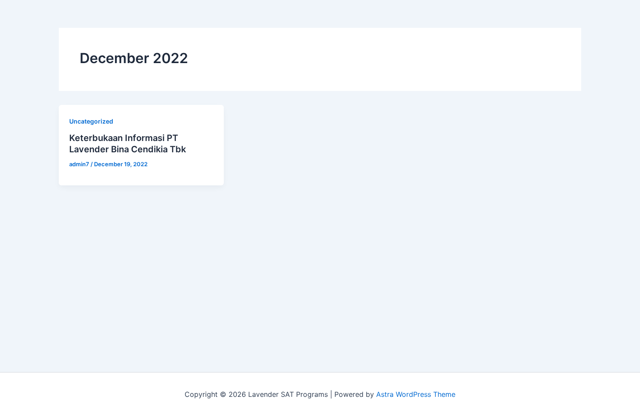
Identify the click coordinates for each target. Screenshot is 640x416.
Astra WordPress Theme (415, 394)
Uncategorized (91, 121)
